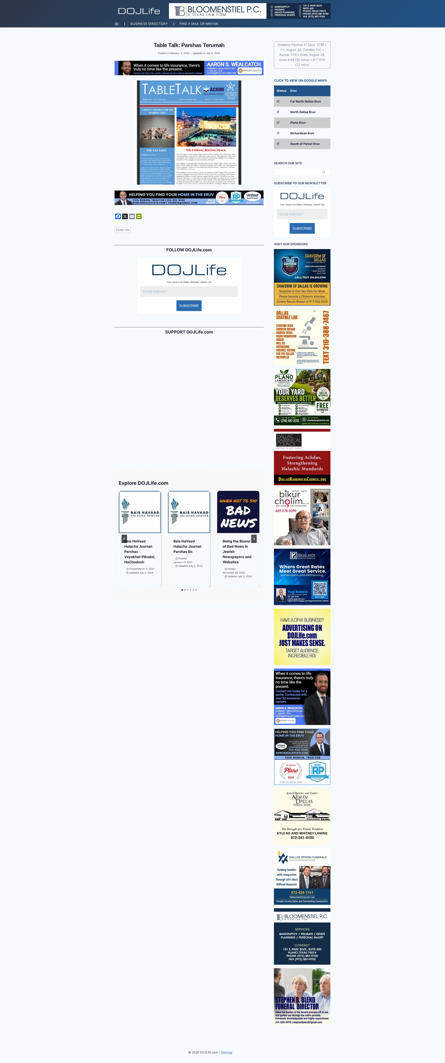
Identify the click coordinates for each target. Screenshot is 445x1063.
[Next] (254, 539)
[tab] (182, 590)
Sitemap (226, 1052)
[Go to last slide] (124, 539)
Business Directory (149, 24)
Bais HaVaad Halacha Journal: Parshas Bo (187, 546)
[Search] (324, 172)
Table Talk (122, 229)
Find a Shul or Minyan (199, 24)
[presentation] (140, 512)
